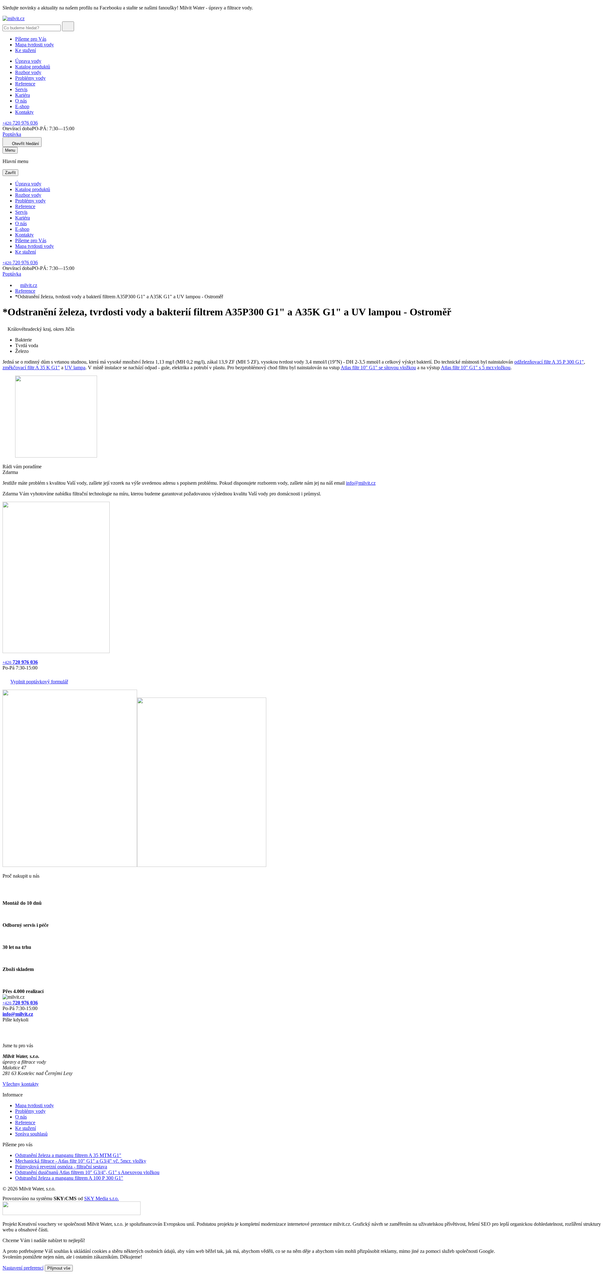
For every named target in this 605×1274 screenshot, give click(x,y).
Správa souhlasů (31, 1134)
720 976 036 (20, 123)
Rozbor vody (28, 72)
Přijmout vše (58, 1268)
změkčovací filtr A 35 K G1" (31, 367)
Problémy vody (30, 78)
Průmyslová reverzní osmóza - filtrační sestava (61, 1166)
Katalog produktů (32, 66)
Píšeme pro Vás (30, 39)
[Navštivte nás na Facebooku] (4, 1027)
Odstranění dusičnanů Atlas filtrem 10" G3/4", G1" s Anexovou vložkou (87, 1172)
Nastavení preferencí (23, 1268)
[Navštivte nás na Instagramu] (6, 1034)
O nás (21, 100)
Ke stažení (25, 50)
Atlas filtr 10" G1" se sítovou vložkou (378, 367)
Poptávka (12, 134)
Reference (25, 83)
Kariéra (22, 95)
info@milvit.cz (361, 483)
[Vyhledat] (68, 26)
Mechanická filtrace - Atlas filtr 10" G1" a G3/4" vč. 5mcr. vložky (80, 1161)
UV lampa (75, 367)
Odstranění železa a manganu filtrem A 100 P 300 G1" (69, 1178)
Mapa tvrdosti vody (34, 44)
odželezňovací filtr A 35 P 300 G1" (549, 362)
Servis (21, 89)
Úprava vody (28, 61)
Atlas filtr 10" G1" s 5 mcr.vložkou (475, 367)
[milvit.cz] (14, 18)
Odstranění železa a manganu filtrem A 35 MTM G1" (68, 1155)
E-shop (22, 106)
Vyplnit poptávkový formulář (39, 681)
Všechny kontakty (21, 1084)
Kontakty (24, 112)
